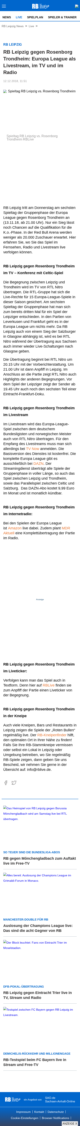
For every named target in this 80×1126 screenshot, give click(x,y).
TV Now (32, 449)
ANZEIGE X (70, 1123)
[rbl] (13, 1099)
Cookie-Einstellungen (24, 1118)
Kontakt (39, 1111)
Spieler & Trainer (62, 17)
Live (19, 17)
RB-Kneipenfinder (51, 735)
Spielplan (35, 17)
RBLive (49, 685)
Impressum (23, 1111)
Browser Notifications (55, 1118)
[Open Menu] (4, 7)
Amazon (15, 528)
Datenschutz (56, 1111)
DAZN (38, 464)
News (6, 17)
